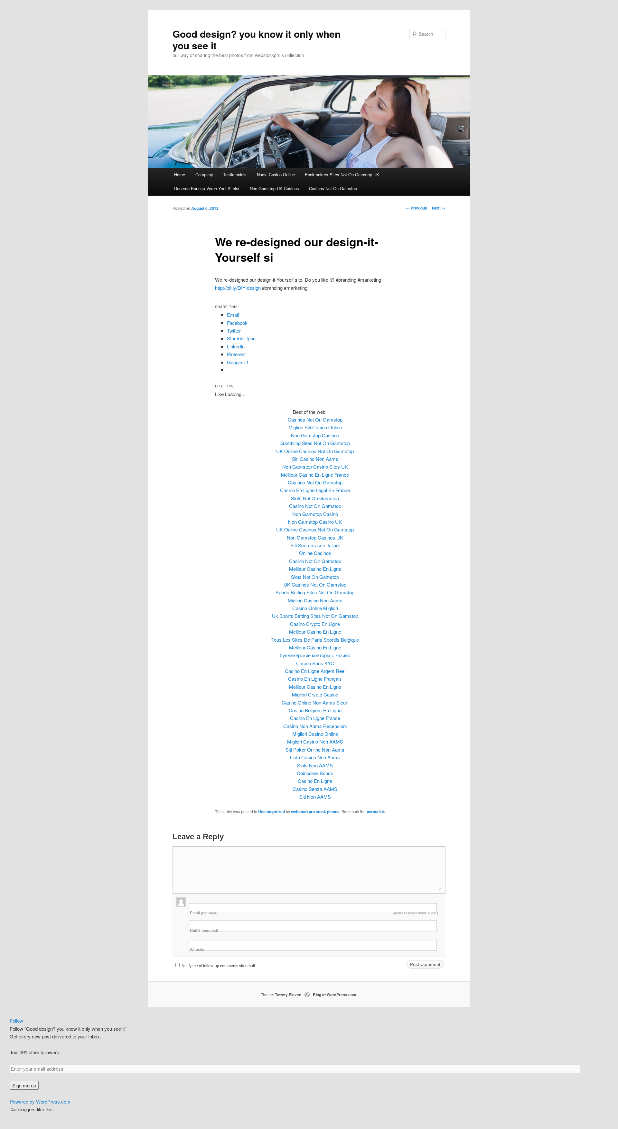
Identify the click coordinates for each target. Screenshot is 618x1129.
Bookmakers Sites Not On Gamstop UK (342, 174)
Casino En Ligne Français (315, 678)
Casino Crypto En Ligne (315, 623)
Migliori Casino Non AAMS (315, 741)
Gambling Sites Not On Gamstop (315, 443)
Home (179, 174)
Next (438, 208)
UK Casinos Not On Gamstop (315, 584)
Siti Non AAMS (315, 796)
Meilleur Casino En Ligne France (315, 474)
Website (197, 950)
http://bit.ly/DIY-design (238, 287)
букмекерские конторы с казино (315, 655)
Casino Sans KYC (315, 663)
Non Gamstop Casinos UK (315, 537)
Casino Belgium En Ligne (315, 710)
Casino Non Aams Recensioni (315, 726)
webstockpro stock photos (315, 811)
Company (204, 174)
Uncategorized (271, 811)
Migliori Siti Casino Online (315, 427)
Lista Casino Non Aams (315, 757)
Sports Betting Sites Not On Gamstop (315, 592)
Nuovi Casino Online (276, 174)
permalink (376, 811)
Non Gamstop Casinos (315, 435)
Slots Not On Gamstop (315, 498)
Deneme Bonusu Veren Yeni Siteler (206, 188)
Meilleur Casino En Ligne (315, 568)
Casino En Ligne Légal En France (315, 490)
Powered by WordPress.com (40, 1101)
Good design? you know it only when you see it (257, 39)
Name (204, 930)
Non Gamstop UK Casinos (274, 188)
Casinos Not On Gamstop (333, 188)
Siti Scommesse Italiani (315, 545)
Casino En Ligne (315, 780)
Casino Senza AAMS (315, 788)
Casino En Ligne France (315, 718)
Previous (416, 208)
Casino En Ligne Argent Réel (315, 670)
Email (314, 913)
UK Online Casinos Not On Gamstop (315, 451)
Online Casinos (315, 553)
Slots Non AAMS (315, 765)
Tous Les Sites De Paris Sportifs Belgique (315, 639)
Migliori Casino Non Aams (315, 600)
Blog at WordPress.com (334, 995)
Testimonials (235, 174)
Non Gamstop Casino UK (315, 521)
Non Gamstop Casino (315, 514)
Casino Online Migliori (315, 608)
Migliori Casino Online (315, 733)
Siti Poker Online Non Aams (315, 749)
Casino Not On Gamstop (315, 505)
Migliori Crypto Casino (315, 694)
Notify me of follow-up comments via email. (219, 966)
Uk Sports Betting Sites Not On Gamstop (315, 615)
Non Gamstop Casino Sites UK (315, 466)
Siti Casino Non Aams (315, 458)
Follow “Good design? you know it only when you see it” (68, 1028)
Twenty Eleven (288, 995)
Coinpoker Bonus (315, 773)
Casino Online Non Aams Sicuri (315, 702)
